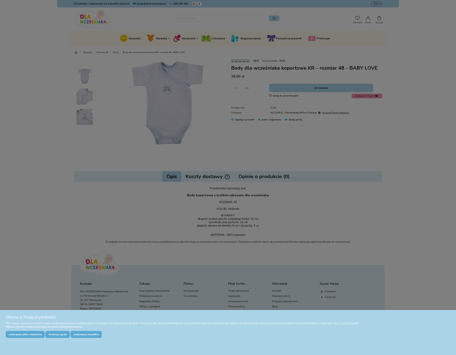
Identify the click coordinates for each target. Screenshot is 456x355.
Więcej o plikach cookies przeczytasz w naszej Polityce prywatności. (44, 326)
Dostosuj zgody (57, 334)
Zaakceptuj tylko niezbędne (25, 334)
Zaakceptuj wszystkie (86, 334)
